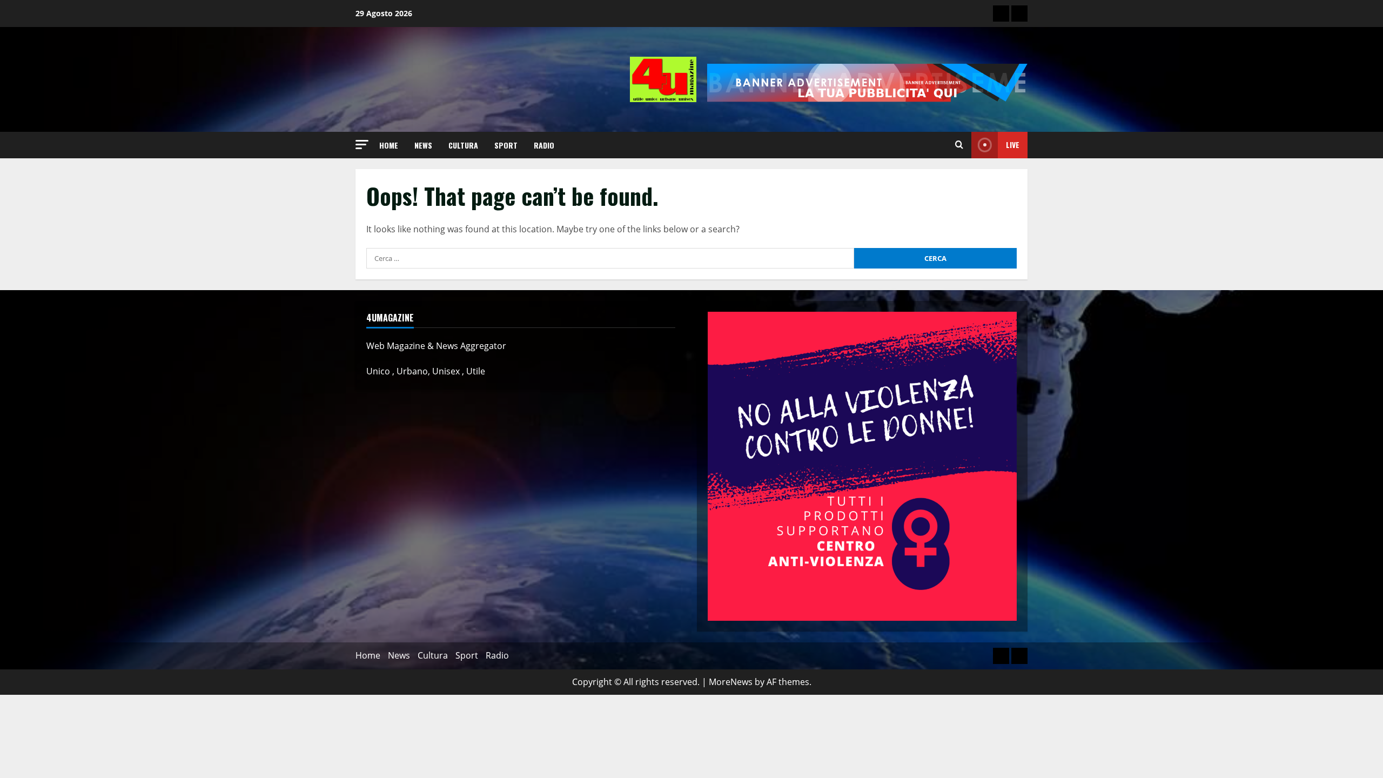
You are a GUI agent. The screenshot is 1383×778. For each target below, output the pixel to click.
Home (388, 145)
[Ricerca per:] (610, 258)
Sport (506, 145)
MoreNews (731, 682)
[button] (361, 144)
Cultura (463, 145)
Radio (544, 145)
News (423, 145)
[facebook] (1019, 13)
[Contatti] (1001, 13)
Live (1012, 144)
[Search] (959, 145)
